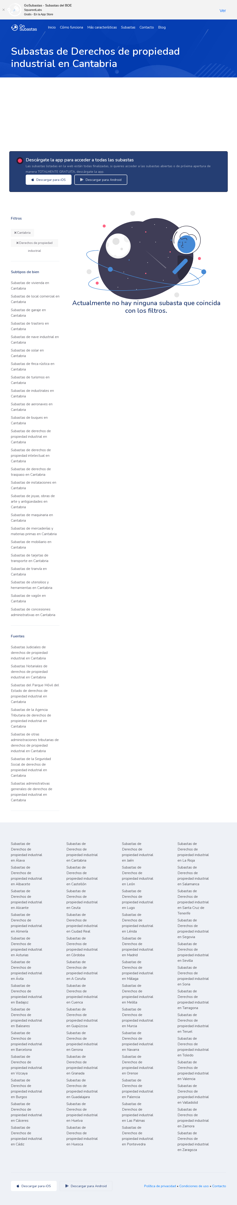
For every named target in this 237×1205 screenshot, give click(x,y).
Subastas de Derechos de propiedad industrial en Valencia (193, 1070)
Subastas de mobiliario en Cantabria (31, 545)
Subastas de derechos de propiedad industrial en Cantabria (31, 436)
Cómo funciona (71, 27)
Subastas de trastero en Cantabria (30, 326)
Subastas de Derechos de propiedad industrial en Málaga (137, 970)
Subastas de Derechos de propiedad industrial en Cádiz (26, 1136)
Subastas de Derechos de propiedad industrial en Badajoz (26, 994)
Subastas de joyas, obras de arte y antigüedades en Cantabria (33, 501)
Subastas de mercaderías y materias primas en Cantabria (34, 531)
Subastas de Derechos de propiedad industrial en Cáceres (26, 1112)
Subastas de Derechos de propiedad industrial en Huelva (82, 1112)
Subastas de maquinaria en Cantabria (32, 518)
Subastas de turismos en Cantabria (30, 380)
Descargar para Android (103, 179)
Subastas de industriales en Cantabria (32, 393)
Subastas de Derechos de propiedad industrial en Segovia (193, 928)
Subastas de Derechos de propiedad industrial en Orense (137, 1065)
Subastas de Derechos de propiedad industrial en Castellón (82, 875)
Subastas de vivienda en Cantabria (30, 286)
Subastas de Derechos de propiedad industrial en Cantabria (82, 852)
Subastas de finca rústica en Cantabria (32, 366)
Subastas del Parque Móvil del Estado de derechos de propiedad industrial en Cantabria (35, 693)
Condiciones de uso (194, 1186)
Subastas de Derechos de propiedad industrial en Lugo (137, 899)
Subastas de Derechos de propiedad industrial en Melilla (137, 994)
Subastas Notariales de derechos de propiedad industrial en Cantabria (29, 672)
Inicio (52, 27)
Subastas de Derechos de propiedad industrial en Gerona (82, 1041)
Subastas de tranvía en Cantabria (29, 571)
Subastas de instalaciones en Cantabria (33, 485)
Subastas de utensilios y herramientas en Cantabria (31, 585)
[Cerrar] (3, 9)
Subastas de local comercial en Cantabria (35, 299)
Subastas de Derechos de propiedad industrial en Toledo (193, 1047)
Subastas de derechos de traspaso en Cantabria (31, 472)
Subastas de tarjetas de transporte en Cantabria (29, 558)
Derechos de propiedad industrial (36, 244)
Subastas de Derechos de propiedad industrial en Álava (26, 852)
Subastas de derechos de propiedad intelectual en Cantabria (31, 455)
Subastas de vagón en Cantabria (28, 598)
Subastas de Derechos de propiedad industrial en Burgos (26, 1088)
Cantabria (23, 233)
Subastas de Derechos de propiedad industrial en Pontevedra (137, 1136)
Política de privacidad (160, 1186)
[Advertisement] (118, 112)
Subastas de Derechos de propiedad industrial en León (137, 875)
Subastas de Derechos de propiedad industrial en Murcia (137, 1017)
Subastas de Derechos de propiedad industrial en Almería (26, 923)
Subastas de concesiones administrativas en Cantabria (33, 612)
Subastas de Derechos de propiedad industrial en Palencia (137, 1088)
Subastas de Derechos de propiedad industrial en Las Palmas (137, 1112)
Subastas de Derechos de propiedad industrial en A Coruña (82, 970)
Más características (102, 27)
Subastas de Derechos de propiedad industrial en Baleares (26, 1017)
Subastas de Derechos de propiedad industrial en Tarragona (193, 999)
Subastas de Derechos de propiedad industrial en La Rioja (193, 852)
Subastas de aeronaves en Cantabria (32, 407)
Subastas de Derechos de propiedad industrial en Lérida (137, 923)
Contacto (147, 27)
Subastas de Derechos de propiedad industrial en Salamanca (193, 875)
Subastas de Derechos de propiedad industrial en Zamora (193, 1117)
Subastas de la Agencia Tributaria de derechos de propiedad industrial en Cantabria (31, 718)
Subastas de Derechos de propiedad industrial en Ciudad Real (82, 923)
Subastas (128, 27)
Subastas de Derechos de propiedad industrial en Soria (193, 976)
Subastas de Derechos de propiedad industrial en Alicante (26, 899)
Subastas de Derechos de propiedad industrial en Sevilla (193, 952)
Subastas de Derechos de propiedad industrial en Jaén (137, 852)
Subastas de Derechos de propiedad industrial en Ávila (26, 970)
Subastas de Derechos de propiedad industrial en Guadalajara (82, 1088)
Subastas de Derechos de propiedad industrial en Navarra (137, 1041)
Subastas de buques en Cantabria (29, 420)
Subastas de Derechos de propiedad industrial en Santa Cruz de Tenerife (193, 902)
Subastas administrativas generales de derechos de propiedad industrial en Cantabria (31, 791)
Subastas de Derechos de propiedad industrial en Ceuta (82, 899)
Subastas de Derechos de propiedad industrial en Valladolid (193, 1094)
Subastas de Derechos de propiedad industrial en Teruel (193, 1023)
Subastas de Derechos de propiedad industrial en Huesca (82, 1136)
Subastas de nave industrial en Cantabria (35, 340)
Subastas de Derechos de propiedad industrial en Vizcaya (26, 1065)
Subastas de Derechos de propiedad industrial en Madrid (137, 946)
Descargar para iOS (50, 179)
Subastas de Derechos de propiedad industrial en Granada (82, 1065)
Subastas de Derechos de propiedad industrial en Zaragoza (193, 1141)
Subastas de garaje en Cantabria (28, 313)
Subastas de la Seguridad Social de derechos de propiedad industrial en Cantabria (31, 767)
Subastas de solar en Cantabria (27, 353)
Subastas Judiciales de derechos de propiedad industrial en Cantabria (29, 653)
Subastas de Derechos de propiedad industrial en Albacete (26, 875)
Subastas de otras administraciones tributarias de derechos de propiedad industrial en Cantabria (35, 742)
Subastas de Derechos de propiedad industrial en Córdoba (82, 946)
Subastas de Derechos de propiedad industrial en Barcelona (26, 1041)
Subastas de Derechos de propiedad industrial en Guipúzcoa (82, 1017)
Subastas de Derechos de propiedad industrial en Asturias (26, 946)
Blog (162, 27)
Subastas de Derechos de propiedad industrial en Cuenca (82, 994)
